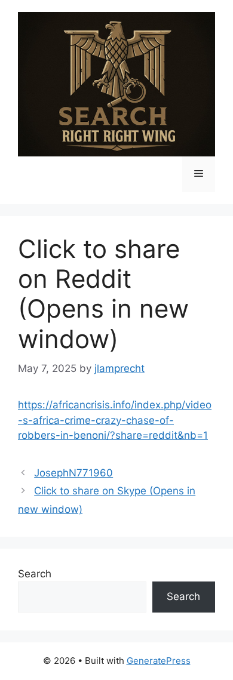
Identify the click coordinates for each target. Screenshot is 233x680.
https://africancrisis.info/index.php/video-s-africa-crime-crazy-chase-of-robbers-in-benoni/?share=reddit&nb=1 (114, 420)
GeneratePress (159, 660)
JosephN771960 (73, 473)
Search (34, 574)
